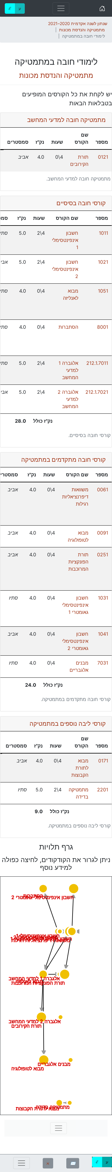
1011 (103, 233)
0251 (102, 555)
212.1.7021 (96, 392)
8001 (102, 327)
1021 (103, 262)
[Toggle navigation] (61, 8)
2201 (102, 790)
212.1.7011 (97, 363)
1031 (103, 598)
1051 (103, 291)
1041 (103, 634)
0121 (103, 157)
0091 (102, 533)
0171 (103, 761)
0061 (102, 489)
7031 (102, 663)
